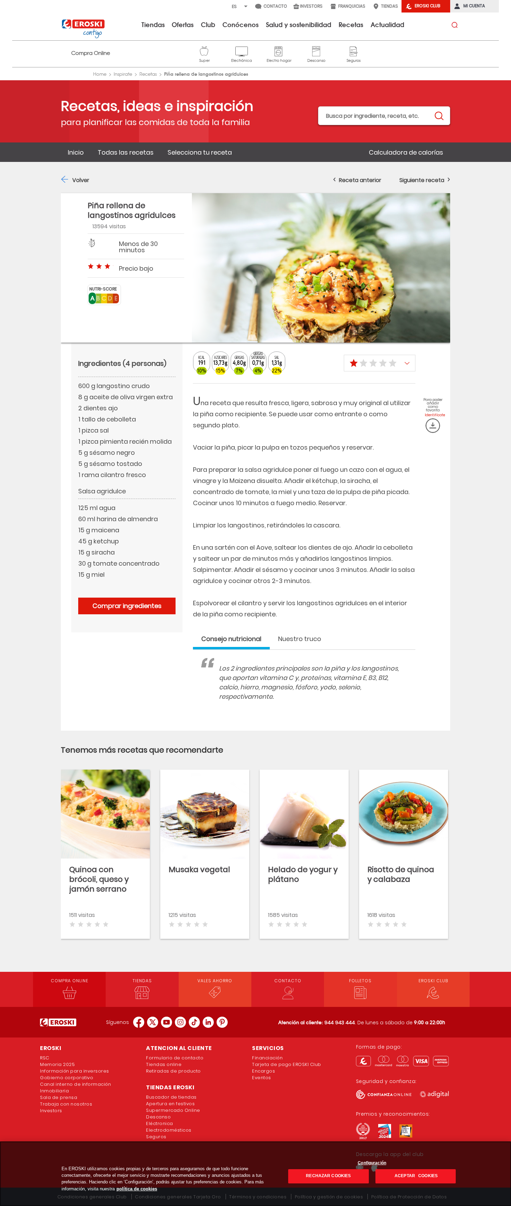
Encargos (263, 1071)
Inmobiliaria (54, 1091)
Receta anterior (360, 180)
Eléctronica (159, 1123)
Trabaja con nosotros (66, 1104)
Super (204, 50)
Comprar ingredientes (127, 605)
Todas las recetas (126, 152)
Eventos (261, 1077)
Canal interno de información (75, 1084)
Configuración (372, 1162)
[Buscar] (439, 116)
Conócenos (240, 24)
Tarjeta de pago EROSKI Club (286, 1064)
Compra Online (90, 53)
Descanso (316, 50)
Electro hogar (279, 50)
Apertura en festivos (170, 1103)
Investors (51, 1110)
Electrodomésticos (169, 1130)
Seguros (353, 50)
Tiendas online (163, 1064)
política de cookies (136, 1188)
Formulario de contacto (174, 1058)
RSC (44, 1058)
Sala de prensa (58, 1097)
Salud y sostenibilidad (298, 24)
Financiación (267, 1058)
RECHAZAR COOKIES (328, 1176)
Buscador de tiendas (171, 1097)
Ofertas (183, 24)
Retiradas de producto (173, 1071)
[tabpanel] (304, 689)
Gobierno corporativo (66, 1077)
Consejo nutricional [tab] (231, 638)
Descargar (432, 425)
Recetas (351, 24)
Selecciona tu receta (200, 152)
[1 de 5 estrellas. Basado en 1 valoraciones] (379, 363)
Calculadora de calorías (406, 152)
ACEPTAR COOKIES (416, 1176)
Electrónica (241, 50)
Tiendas (153, 24)
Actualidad (387, 24)
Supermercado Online (173, 1110)
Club (208, 24)
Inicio (76, 152)
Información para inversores (74, 1071)
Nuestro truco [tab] (299, 638)
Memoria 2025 (57, 1064)
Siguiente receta (421, 180)
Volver (80, 180)
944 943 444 (339, 1022)
